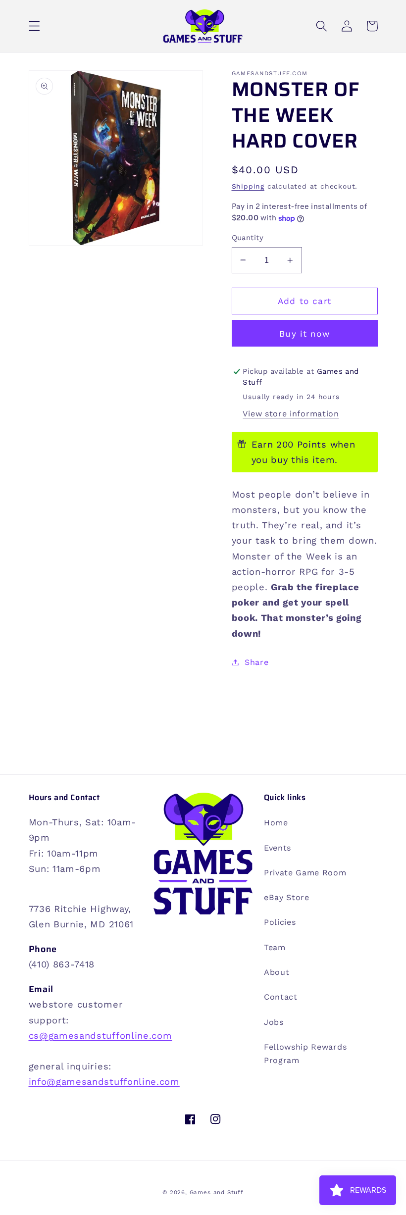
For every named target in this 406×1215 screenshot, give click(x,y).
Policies (280, 922)
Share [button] (256, 662)
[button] (34, 26)
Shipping (248, 186)
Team (275, 947)
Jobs (274, 1022)
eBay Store (286, 897)
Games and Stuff (217, 1192)
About (276, 972)
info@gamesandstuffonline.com (104, 1081)
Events (277, 848)
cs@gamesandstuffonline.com (100, 1035)
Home (276, 822)
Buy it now (304, 334)
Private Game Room (305, 872)
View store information (291, 413)
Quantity (248, 237)
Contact (281, 997)
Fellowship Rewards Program (305, 1053)
